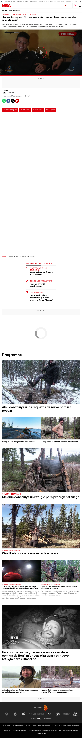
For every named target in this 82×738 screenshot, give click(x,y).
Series (4, 10)
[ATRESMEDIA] (41, 708)
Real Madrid (25, 110)
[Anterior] (1, 1)
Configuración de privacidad (68, 730)
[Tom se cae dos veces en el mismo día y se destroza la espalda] (60, 571)
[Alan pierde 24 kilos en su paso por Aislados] (60, 428)
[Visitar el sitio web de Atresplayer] (36, 718)
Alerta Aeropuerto (22, 1)
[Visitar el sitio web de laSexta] (15, 714)
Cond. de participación (49, 730)
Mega (4, 256)
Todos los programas (41, 281)
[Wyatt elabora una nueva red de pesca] (41, 526)
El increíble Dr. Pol (9, 1)
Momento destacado (11, 494)
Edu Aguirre (50, 110)
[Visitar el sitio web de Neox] (23, 714)
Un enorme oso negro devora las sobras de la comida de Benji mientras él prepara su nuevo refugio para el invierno (35, 655)
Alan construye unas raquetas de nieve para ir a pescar (37, 408)
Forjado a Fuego (43, 1)
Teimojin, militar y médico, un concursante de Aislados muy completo (20, 691)
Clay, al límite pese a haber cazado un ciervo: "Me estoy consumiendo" (57, 691)
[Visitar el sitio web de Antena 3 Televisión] (6, 714)
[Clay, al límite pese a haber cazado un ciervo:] (60, 677)
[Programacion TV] (70, 5)
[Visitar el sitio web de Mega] (41, 714)
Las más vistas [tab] (33, 263)
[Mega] (10, 5)
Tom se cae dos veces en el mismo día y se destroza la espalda (59, 587)
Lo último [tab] (47, 263)
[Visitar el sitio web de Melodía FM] (75, 714)
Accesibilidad (41, 733)
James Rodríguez (10, 110)
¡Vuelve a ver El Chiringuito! (37, 285)
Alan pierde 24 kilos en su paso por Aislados (59, 442)
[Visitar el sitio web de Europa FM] (66, 714)
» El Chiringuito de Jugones (25, 256)
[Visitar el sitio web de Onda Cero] (58, 714)
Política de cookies (34, 730)
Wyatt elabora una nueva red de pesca (30, 553)
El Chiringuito (33, 1)
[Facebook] (4, 93)
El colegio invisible (71, 1)
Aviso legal (6, 730)
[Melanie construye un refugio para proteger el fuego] (41, 470)
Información (36, 292)
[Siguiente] (80, 1)
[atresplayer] (74, 5)
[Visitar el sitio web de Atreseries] (49, 714)
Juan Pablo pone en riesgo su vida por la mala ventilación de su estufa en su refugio (20, 587)
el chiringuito (37, 110)
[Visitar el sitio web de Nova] (32, 714)
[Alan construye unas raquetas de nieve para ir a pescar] (41, 382)
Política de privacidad (19, 730)
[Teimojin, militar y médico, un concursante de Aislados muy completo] (21, 677)
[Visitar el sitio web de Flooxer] (47, 718)
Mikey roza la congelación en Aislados (18, 442)
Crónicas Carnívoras (57, 1)
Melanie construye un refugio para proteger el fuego (40, 497)
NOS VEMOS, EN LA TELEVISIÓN (38, 269)
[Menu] (79, 5)
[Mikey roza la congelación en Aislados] (21, 428)
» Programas (11, 256)
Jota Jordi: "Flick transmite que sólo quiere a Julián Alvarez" (41, 297)
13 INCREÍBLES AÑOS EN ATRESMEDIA (41, 273)
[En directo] (65, 5)
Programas (14, 10)
